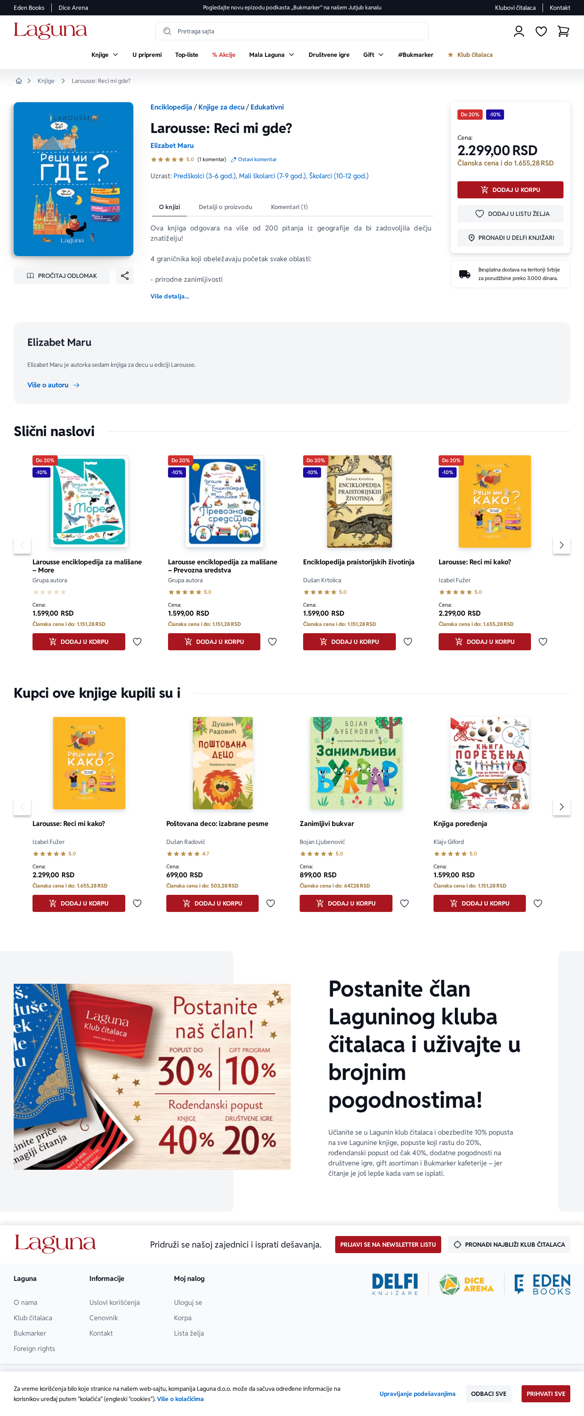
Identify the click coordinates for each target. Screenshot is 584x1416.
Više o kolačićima (180, 1399)
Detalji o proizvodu (225, 207)
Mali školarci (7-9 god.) (272, 175)
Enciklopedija (171, 107)
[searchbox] (292, 31)
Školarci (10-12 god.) (339, 175)
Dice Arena (73, 8)
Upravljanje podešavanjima (418, 1394)
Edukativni (267, 107)
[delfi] (395, 1284)
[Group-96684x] (542, 1284)
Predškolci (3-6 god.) (205, 175)
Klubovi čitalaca (515, 8)
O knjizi (169, 207)
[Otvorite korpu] (563, 31)
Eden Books (29, 8)
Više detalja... (169, 296)
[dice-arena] (466, 1284)
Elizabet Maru (172, 145)
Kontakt (560, 8)
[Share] (124, 275)
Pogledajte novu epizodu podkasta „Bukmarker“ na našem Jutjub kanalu (292, 7)
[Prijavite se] (519, 31)
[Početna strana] (53, 31)
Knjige (46, 81)
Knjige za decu (221, 107)
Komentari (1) (289, 207)
